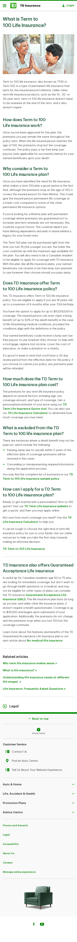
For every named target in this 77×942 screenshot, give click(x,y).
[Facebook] (33, 924)
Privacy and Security (15, 825)
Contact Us (19, 751)
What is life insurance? (18, 670)
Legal (6, 835)
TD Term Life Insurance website (46, 506)
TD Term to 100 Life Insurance (24, 549)
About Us (8, 853)
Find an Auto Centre (25, 760)
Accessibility (11, 844)
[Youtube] (42, 924)
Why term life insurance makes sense (28, 663)
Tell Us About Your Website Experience (37, 770)
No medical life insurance (44, 640)
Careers (8, 862)
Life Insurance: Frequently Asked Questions (33, 688)
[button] (38, 784)
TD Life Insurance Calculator (28, 413)
